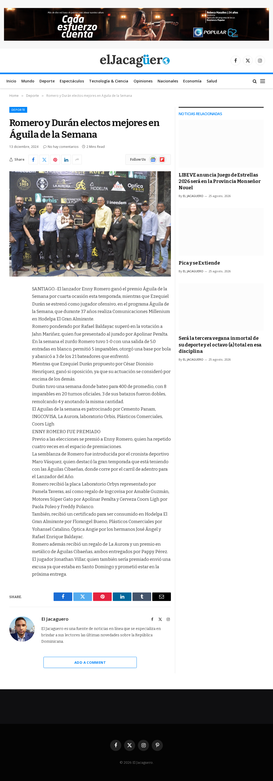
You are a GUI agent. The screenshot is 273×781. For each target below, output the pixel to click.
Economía (192, 80)
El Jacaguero (55, 619)
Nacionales (168, 80)
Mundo (27, 80)
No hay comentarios (63, 146)
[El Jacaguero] (136, 60)
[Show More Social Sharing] (77, 159)
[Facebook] (14, 303)
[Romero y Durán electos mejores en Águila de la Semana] (90, 224)
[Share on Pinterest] (55, 159)
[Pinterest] (14, 343)
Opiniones (143, 80)
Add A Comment (90, 662)
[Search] (255, 81)
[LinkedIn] (14, 330)
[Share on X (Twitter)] (44, 159)
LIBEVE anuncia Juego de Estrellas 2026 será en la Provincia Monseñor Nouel (220, 181)
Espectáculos (72, 80)
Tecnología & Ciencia (108, 80)
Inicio (11, 80)
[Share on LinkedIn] (66, 159)
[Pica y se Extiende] (221, 232)
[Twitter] (14, 316)
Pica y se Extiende (199, 263)
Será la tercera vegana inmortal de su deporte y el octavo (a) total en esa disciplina (220, 344)
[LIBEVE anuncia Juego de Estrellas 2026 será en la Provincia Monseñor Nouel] (221, 143)
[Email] (14, 357)
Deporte (47, 80)
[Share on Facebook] (33, 159)
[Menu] (262, 81)
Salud (212, 80)
